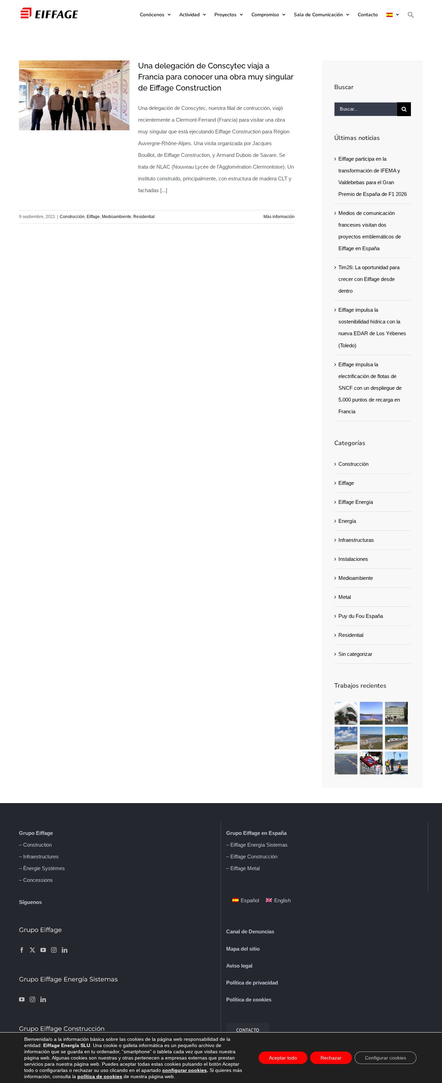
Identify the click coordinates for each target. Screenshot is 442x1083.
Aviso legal (239, 966)
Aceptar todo (283, 1058)
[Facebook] (22, 950)
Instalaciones (353, 559)
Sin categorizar (355, 654)
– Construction (35, 845)
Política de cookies (248, 999)
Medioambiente (116, 216)
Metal (344, 597)
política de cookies (99, 1076)
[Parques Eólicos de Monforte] (346, 738)
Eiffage (93, 216)
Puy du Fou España (360, 616)
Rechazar (331, 1058)
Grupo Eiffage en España (256, 833)
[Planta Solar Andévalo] (371, 713)
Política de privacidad (252, 983)
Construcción (72, 216)
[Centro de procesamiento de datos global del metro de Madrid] (371, 763)
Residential (144, 216)
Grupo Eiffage (36, 833)
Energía (347, 521)
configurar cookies (184, 1070)
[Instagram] (54, 950)
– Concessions (36, 880)
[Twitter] (32, 950)
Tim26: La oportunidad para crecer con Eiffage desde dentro (369, 279)
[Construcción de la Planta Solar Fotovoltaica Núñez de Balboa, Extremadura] (346, 763)
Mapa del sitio (243, 949)
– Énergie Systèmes (42, 868)
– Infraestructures (39, 856)
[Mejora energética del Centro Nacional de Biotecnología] (397, 713)
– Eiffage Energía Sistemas (257, 845)
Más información (279, 216)
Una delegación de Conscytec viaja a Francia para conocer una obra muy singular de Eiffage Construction (215, 76)
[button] (410, 14)
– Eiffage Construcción (251, 856)
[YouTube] (43, 950)
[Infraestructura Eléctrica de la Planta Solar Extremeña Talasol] (371, 738)
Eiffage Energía (355, 502)
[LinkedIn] (64, 950)
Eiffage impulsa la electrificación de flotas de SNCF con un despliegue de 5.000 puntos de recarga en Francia (370, 387)
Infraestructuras (356, 540)
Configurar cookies (385, 1058)
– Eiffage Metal (243, 868)
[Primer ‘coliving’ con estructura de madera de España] (346, 713)
